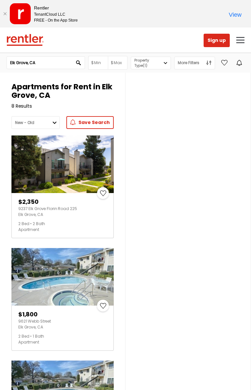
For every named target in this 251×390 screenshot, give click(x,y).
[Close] (5, 14)
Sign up (217, 40)
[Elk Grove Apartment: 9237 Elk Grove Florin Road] (62, 164)
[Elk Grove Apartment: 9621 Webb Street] (62, 277)
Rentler (25, 40)
